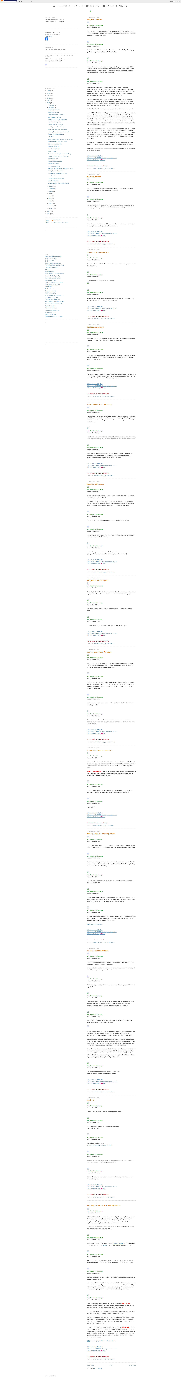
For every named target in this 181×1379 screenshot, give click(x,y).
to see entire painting (94, 924)
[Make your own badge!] (45, 41)
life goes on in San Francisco (98, 252)
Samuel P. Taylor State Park (56, 178)
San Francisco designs (95, 327)
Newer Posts (90, 1365)
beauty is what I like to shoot (56, 171)
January (51, 208)
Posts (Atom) (98, 1368)
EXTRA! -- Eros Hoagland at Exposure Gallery (61, 168)
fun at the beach (52, 151)
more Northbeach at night (55, 161)
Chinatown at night (53, 158)
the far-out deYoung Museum (98, 951)
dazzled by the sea (94, 177)
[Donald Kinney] (46, 40)
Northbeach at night (53, 163)
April (50, 201)
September (52, 188)
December (52, 105)
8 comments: (111, 942)
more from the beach (54, 149)
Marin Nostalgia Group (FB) (52, 284)
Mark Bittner (48, 286)
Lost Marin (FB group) (51, 280)
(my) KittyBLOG (49, 261)
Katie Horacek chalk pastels (53, 278)
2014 (48, 90)
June (50, 196)
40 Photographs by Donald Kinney (54, 265)
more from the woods (54, 176)
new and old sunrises (54, 166)
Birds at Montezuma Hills (55, 144)
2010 (48, 100)
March (51, 203)
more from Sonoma (53, 180)
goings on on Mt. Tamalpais (97, 580)
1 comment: (110, 825)
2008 (48, 211)
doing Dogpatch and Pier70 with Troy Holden (103, 1205)
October (51, 186)
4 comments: (111, 168)
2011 (48, 98)
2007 (48, 214)
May (50, 198)
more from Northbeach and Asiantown (58, 156)
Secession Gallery (50, 306)
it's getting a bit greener (95, 484)
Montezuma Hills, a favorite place (57, 141)
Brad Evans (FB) (49, 271)
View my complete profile (60, 222)
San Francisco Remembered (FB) (54, 301)
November (52, 107)
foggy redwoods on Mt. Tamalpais (99, 750)
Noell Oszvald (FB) (50, 293)
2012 (48, 95)
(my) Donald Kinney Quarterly (53, 256)
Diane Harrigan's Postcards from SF (55, 273)
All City (47, 269)
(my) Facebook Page (51, 258)
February (51, 206)
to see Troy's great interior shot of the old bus (101, 1341)
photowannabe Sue (50, 314)
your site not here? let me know (53, 316)
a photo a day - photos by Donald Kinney (90, 5)
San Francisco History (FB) (52, 299)
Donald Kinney (48, 36)
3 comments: (111, 318)
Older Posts (132, 1365)
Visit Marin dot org (50, 312)
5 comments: (111, 475)
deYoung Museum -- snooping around (101, 834)
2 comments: (111, 1091)
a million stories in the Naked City (99, 405)
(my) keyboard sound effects (53, 263)
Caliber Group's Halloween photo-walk (58, 183)
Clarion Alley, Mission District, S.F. (57, 173)
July (50, 193)
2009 (48, 103)
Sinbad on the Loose (50, 308)
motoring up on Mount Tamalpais (99, 652)
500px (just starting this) (51, 267)
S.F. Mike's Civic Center (51, 297)
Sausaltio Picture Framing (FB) (53, 303)
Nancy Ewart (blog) (50, 291)
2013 (48, 93)
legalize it (90, 1100)
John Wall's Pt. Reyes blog (52, 276)
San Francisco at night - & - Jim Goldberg (59, 154)
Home (111, 1365)
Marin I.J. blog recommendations (54, 282)
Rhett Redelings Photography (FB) (54, 295)
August (51, 191)
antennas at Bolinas (53, 146)
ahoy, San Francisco (94, 20)
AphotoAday (57, 219)
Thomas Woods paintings (52, 310)
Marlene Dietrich (49, 289)
